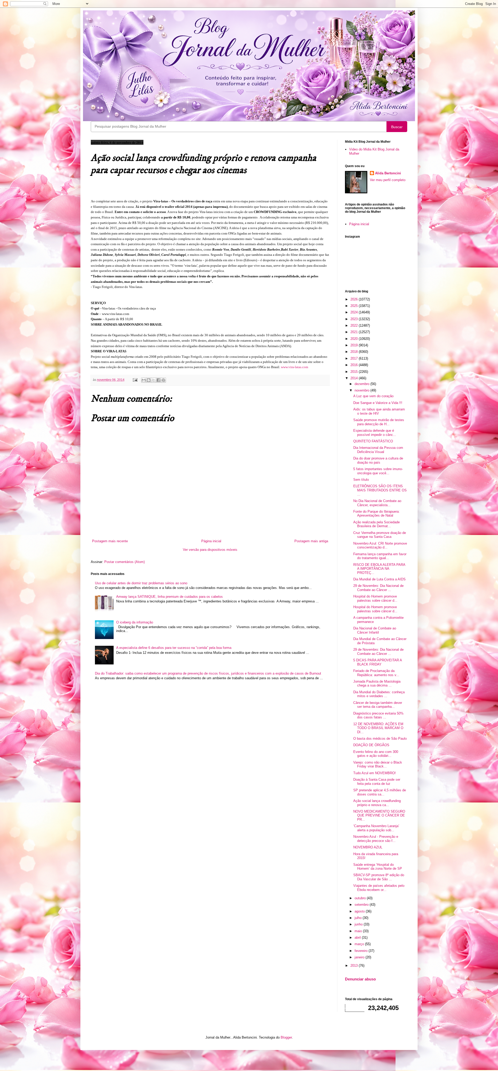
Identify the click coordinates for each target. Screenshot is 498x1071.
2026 (354, 299)
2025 (354, 306)
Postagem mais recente (110, 541)
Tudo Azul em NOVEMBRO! (374, 773)
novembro (362, 390)
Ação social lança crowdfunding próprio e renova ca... (377, 803)
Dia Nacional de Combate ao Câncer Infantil (374, 630)
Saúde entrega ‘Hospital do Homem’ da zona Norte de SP (377, 867)
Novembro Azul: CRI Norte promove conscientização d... (380, 545)
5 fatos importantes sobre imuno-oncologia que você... (378, 471)
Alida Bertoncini (388, 173)
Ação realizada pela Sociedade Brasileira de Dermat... (376, 524)
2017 (354, 358)
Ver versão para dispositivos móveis (210, 550)
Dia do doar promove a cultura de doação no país (378, 460)
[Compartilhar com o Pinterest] (163, 380)
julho (359, 918)
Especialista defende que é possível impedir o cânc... (374, 433)
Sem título (361, 480)
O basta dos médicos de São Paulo (380, 738)
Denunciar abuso (360, 979)
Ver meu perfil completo (387, 180)
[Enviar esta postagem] (134, 379)
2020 (354, 339)
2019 (354, 345)
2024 (354, 312)
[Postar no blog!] (148, 380)
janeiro (360, 957)
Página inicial (211, 541)
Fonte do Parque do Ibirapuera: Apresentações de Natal (376, 514)
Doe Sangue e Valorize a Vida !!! (377, 403)
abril (358, 937)
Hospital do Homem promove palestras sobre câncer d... (375, 598)
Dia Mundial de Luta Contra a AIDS (379, 579)
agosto (360, 911)
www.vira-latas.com (294, 367)
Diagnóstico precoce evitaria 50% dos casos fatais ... (378, 715)
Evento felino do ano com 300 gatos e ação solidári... (375, 754)
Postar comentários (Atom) (124, 562)
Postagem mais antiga (311, 541)
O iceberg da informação (134, 622)
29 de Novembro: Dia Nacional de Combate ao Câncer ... (378, 588)
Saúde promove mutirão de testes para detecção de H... (378, 422)
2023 (354, 319)
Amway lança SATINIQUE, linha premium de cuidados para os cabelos (169, 597)
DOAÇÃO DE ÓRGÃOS (371, 745)
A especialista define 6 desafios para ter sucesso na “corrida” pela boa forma (173, 648)
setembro (362, 905)
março (360, 944)
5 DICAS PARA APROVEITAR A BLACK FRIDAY (377, 662)
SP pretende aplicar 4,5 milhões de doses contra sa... (379, 792)
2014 (354, 378)
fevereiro (362, 951)
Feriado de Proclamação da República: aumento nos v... (376, 673)
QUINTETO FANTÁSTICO (373, 441)
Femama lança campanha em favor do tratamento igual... (379, 556)
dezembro (362, 384)
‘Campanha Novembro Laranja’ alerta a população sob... (376, 828)
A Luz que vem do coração (373, 396)
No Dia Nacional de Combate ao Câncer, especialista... (377, 503)
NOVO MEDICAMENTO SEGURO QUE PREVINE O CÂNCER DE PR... (379, 815)
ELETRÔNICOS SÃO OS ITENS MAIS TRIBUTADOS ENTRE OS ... (380, 490)
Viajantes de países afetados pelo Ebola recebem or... (378, 888)
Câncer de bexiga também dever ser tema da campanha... (377, 705)
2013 (354, 965)
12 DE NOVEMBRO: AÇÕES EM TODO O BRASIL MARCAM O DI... (378, 728)
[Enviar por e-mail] (143, 380)
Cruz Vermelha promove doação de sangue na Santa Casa (379, 535)
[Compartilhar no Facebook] (158, 380)
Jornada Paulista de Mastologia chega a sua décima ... (376, 683)
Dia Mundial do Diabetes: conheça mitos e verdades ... (379, 694)
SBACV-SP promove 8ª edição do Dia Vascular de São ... (378, 877)
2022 (354, 325)
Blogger (286, 1037)
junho (359, 924)
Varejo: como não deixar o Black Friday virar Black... (377, 764)
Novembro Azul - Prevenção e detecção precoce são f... (375, 839)
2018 (354, 352)
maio (359, 931)
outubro (361, 898)
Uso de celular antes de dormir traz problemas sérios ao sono (141, 583)
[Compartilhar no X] (153, 380)
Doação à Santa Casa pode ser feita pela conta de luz (376, 782)
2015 (354, 372)
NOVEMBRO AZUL (367, 847)
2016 (354, 365)
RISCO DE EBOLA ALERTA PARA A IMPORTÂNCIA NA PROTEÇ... (379, 569)
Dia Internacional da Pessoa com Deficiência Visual (378, 450)
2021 (354, 332)
